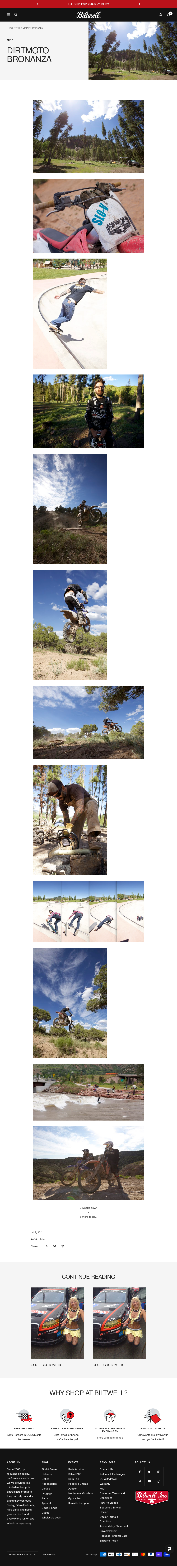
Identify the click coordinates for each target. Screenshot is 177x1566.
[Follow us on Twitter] (149, 1472)
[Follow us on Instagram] (159, 1472)
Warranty (105, 1483)
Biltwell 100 (74, 1474)
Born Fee (73, 1479)
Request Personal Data (113, 1535)
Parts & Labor (76, 1469)
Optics (45, 1479)
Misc (10, 40)
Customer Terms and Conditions (112, 1496)
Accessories (49, 1483)
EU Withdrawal (108, 1479)
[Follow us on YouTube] (149, 1481)
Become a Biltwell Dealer (110, 1510)
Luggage (47, 1493)
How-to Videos (109, 1502)
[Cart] (168, 14)
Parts (45, 1498)
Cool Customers (46, 1364)
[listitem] (41, 1246)
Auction (72, 1488)
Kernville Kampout (79, 1503)
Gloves (46, 1488)
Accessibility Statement (114, 1526)
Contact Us (106, 1469)
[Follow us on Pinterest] (140, 1481)
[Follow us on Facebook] (140, 1472)
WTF (17, 27)
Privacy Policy (108, 1531)
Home (10, 27)
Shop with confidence (110, 1437)
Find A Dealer (50, 1469)
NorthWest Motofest (80, 1493)
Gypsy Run (74, 1498)
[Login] (160, 14)
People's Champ (78, 1483)
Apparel (46, 1503)
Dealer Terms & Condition (109, 1519)
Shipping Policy (109, 1540)
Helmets (47, 1474)
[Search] (15, 14)
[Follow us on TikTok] (159, 1481)
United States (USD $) (20, 1554)
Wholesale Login (51, 1517)
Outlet (45, 1512)
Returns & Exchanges (112, 1474)
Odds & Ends (49, 1507)
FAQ (102, 1488)
